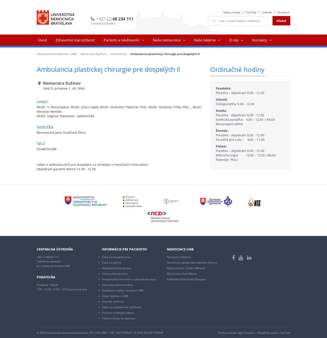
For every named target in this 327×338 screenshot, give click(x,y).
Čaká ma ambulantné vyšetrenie (122, 307)
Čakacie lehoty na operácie (118, 318)
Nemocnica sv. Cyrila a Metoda (186, 268)
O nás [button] (234, 40)
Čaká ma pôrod (111, 262)
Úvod (42, 40)
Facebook (283, 12)
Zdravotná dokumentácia (117, 285)
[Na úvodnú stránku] (56, 17)
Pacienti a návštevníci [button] (121, 40)
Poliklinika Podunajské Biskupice (186, 279)
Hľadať (281, 21)
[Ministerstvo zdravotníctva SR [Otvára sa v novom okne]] (86, 201)
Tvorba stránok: (227, 333)
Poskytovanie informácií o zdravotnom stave (129, 279)
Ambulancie (118, 54)
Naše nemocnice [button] (167, 40)
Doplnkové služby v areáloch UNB (122, 290)
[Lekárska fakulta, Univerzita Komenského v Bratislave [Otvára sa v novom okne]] (171, 201)
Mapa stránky (231, 12)
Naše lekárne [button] (205, 40)
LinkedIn (267, 12)
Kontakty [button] (259, 40)
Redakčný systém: (269, 333)
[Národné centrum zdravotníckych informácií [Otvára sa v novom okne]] (162, 217)
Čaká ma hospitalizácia (116, 257)
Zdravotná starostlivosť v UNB (57, 54)
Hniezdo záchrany (113, 301)
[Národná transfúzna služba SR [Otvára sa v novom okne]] (254, 201)
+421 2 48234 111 (48, 257)
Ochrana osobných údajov (118, 313)
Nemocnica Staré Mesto (182, 274)
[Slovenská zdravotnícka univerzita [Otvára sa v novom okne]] (216, 201)
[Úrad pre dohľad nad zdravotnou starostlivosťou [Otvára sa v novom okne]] (132, 201)
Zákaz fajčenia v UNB (115, 296)
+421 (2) (114, 19)
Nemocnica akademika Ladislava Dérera (192, 262)
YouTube (251, 12)
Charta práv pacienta (115, 274)
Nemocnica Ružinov (94, 54)
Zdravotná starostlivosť (75, 40)
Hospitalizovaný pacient (116, 268)
